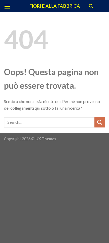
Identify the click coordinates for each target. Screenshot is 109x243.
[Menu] (7, 6)
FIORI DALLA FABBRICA (54, 6)
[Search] (91, 6)
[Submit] (99, 122)
